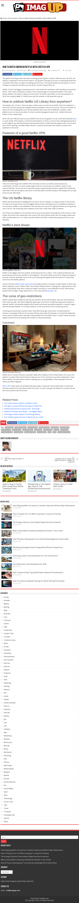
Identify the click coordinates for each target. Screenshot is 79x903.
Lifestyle (7, 729)
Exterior (7, 666)
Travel (6, 808)
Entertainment (9, 657)
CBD (5, 627)
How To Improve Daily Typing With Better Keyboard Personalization (38, 573)
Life (5, 726)
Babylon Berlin (44, 427)
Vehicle (6, 818)
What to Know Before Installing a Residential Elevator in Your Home (38, 531)
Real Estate (8, 765)
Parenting (7, 756)
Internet (7, 713)
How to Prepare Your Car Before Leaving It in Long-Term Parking (37, 514)
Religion (7, 772)
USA (50, 432)
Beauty (6, 604)
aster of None (33, 427)
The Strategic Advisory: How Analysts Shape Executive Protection (37, 522)
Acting (6, 597)
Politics (6, 762)
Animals (7, 600)
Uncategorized (9, 815)
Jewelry (6, 716)
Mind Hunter (48, 429)
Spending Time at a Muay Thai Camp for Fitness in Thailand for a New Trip (64, 460)
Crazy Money (17, 429)
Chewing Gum (6, 429)
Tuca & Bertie (42, 432)
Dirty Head (38, 429)
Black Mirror (65, 427)
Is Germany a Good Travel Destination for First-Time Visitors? (35, 556)
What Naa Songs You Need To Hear (14, 459)
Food (6, 676)
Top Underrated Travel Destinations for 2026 (29, 564)
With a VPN (6, 386)
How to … (7, 706)
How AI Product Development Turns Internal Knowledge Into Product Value (41, 539)
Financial (7, 673)
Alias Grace (9, 427)
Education (7, 653)
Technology (42, 70)
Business (7, 614)
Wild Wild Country (64, 432)
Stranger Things (30, 432)
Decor (6, 643)
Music (6, 749)
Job (5, 719)
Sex (5, 785)
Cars (5, 617)
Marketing (7, 736)
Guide (6, 696)
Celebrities (8, 630)
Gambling (7, 683)
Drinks (6, 647)
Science (6, 779)
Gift (5, 693)
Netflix (57, 429)
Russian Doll (19, 432)
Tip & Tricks (8, 802)
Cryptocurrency (9, 640)
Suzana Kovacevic (9, 70)
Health (6, 699)
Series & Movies (9, 782)
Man (5, 732)
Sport (6, 792)
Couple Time (8, 633)
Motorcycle (8, 742)
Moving (6, 746)
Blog (5, 610)
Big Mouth (55, 427)
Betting (6, 607)
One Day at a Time (7, 432)
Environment (13, 18)
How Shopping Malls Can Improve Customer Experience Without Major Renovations (44, 506)
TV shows (7, 812)
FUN (5, 680)
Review (6, 775)
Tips (5, 805)
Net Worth (8, 752)
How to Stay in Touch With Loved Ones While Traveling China (12, 486)
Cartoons (7, 620)
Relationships (9, 769)
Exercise (7, 663)
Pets (5, 759)
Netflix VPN (65, 429)
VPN (55, 432)
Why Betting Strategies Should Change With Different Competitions (38, 547)
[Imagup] (39, 7)
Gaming (6, 686)
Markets (7, 739)
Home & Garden (10, 703)
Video (6, 822)
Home (4, 18)
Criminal (7, 637)
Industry (7, 709)
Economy (7, 650)
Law (5, 723)
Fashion (6, 670)
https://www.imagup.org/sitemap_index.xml (17, 881)
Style (5, 795)
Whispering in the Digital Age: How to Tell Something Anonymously (39, 486)
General (6, 690)
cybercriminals (27, 429)
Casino (6, 624)
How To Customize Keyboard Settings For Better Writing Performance (38, 581)
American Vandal (21, 427)
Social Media (8, 789)
